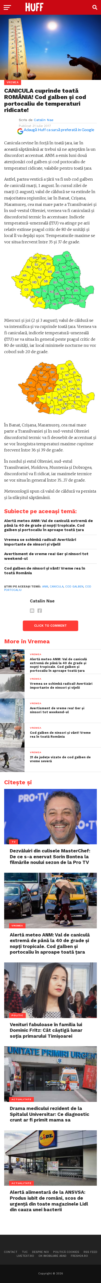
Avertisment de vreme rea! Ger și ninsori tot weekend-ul (46, 556)
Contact (10, 1252)
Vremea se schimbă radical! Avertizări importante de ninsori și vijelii (40, 542)
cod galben (74, 586)
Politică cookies (66, 1252)
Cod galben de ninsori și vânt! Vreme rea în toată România (44, 570)
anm (45, 586)
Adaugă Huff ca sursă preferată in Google (59, 129)
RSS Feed (90, 1252)
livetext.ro (25, 1256)
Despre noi (40, 1252)
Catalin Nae (43, 120)
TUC (25, 1252)
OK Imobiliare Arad (52, 1256)
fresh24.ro (79, 1256)
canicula (56, 586)
